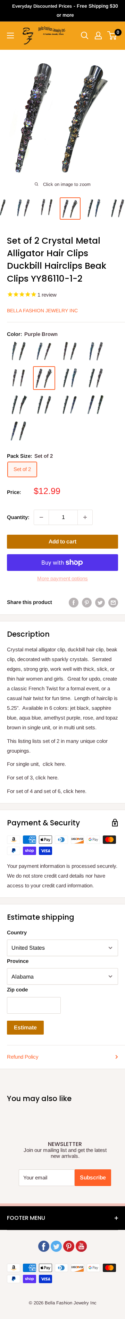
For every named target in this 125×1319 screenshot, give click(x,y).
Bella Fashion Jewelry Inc (42, 310)
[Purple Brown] (44, 378)
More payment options (62, 578)
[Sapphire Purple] (95, 404)
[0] (112, 35)
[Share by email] (113, 602)
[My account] (98, 35)
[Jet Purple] (95, 378)
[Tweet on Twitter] (100, 602)
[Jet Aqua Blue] (70, 378)
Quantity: (18, 517)
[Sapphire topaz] (18, 430)
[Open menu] (10, 35)
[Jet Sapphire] (70, 404)
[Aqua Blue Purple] (95, 351)
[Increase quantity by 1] (85, 517)
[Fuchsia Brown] (70, 351)
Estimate (25, 1027)
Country (17, 932)
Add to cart (62, 541)
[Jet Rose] (18, 404)
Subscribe (93, 1177)
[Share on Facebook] (73, 602)
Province (17, 961)
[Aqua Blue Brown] (18, 351)
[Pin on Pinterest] (87, 602)
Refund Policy (23, 1057)
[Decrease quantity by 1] (41, 517)
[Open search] (85, 35)
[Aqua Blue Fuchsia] (44, 351)
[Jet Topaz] (44, 405)
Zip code (17, 989)
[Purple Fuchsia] (18, 378)
